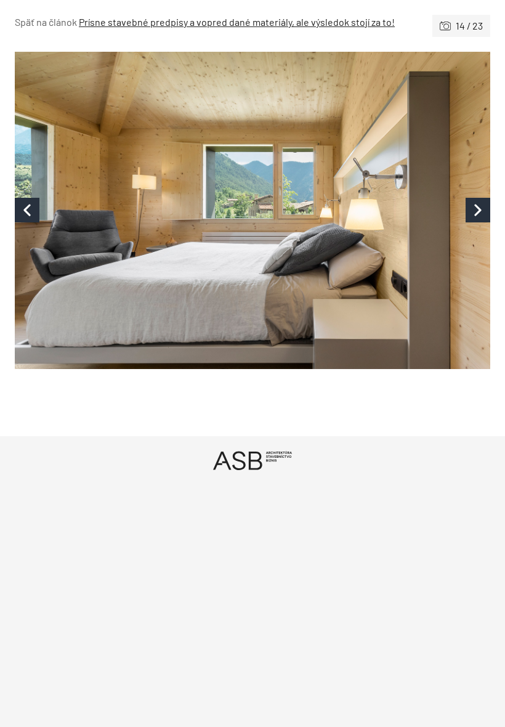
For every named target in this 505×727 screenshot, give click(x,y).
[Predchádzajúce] (133, 210)
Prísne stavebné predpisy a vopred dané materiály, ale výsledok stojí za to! (237, 22)
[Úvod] (252, 460)
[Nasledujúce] (371, 210)
